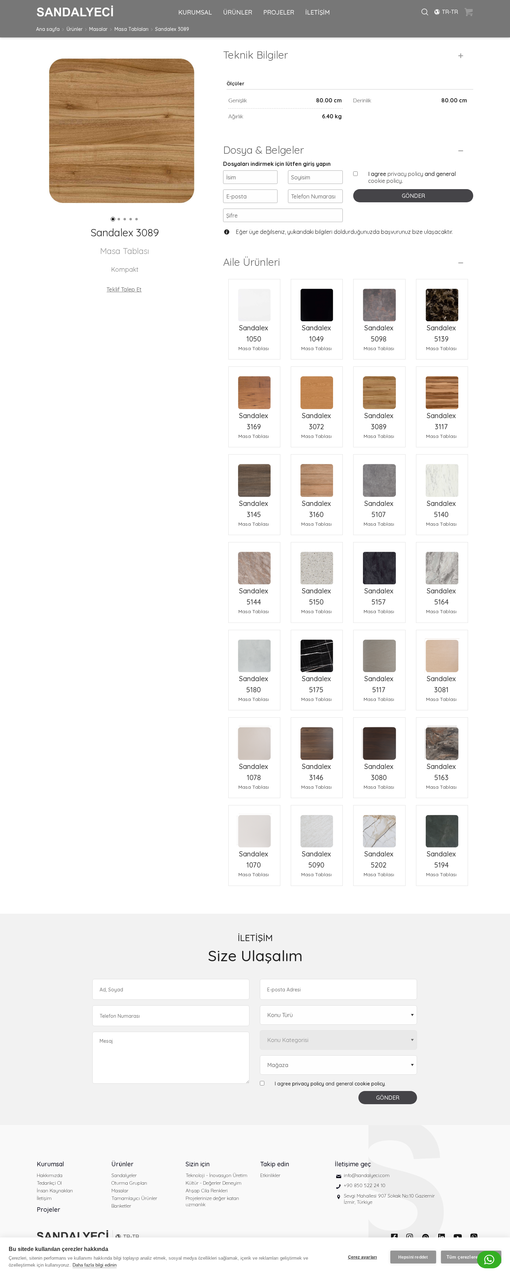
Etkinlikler (270, 1175)
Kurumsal (50, 1164)
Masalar (98, 29)
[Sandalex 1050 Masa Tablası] (254, 300)
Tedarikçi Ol (49, 1183)
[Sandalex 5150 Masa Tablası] (316, 563)
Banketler (121, 1206)
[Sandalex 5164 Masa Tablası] (442, 563)
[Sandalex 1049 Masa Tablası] (316, 300)
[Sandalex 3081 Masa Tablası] (442, 651)
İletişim (44, 1198)
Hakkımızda (49, 1175)
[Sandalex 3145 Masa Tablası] (254, 476)
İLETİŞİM (317, 12)
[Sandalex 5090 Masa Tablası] (316, 826)
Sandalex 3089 (172, 29)
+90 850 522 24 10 (364, 1185)
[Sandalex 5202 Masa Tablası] (379, 826)
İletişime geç (353, 1164)
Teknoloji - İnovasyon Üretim (216, 1175)
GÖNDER (413, 195)
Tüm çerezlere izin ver (471, 1257)
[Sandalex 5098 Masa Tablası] (379, 300)
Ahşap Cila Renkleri (207, 1190)
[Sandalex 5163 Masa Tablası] (442, 739)
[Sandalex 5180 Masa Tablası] (254, 651)
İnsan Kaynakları (55, 1190)
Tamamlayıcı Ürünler (134, 1198)
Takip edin (274, 1164)
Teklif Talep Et (124, 289)
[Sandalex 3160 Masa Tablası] (316, 476)
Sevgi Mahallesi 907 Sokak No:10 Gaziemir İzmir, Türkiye (389, 1199)
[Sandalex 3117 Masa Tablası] (442, 388)
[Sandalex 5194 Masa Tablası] (442, 826)
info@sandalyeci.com (367, 1175)
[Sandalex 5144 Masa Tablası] (254, 563)
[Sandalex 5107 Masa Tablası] (379, 476)
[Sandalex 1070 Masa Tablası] (254, 826)
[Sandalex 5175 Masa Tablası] (316, 651)
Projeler (48, 1209)
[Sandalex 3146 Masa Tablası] (316, 739)
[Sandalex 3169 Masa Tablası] (254, 388)
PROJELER (278, 12)
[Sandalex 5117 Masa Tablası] (379, 651)
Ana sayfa (48, 29)
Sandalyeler (124, 1175)
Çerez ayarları (362, 1257)
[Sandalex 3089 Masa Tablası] (379, 388)
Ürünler (75, 29)
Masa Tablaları (131, 29)
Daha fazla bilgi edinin (95, 1265)
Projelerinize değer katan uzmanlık (212, 1201)
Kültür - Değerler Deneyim (213, 1183)
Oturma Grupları (129, 1183)
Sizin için (198, 1164)
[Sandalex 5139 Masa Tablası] (442, 300)
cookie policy (385, 180)
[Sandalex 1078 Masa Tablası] (254, 739)
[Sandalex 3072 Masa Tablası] (316, 388)
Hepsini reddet (413, 1257)
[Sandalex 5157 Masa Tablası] (379, 563)
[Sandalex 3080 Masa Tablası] (379, 739)
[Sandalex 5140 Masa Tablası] (442, 476)
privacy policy (405, 173)
